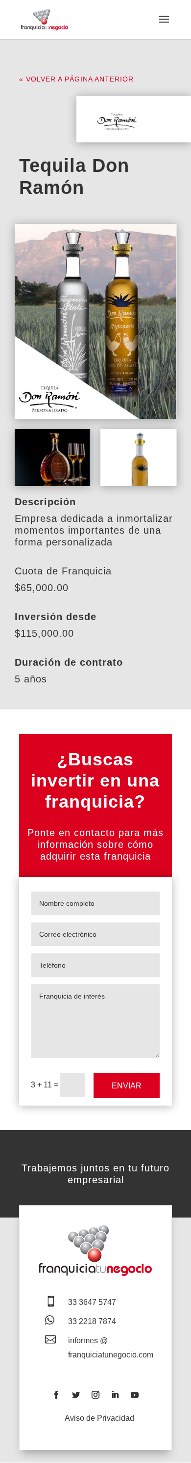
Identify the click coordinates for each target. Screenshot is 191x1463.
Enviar (127, 1086)
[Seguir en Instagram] (95, 1395)
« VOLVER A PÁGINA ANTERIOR (76, 79)
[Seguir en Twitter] (76, 1395)
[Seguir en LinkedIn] (115, 1395)
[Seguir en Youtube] (135, 1395)
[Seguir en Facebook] (56, 1395)
